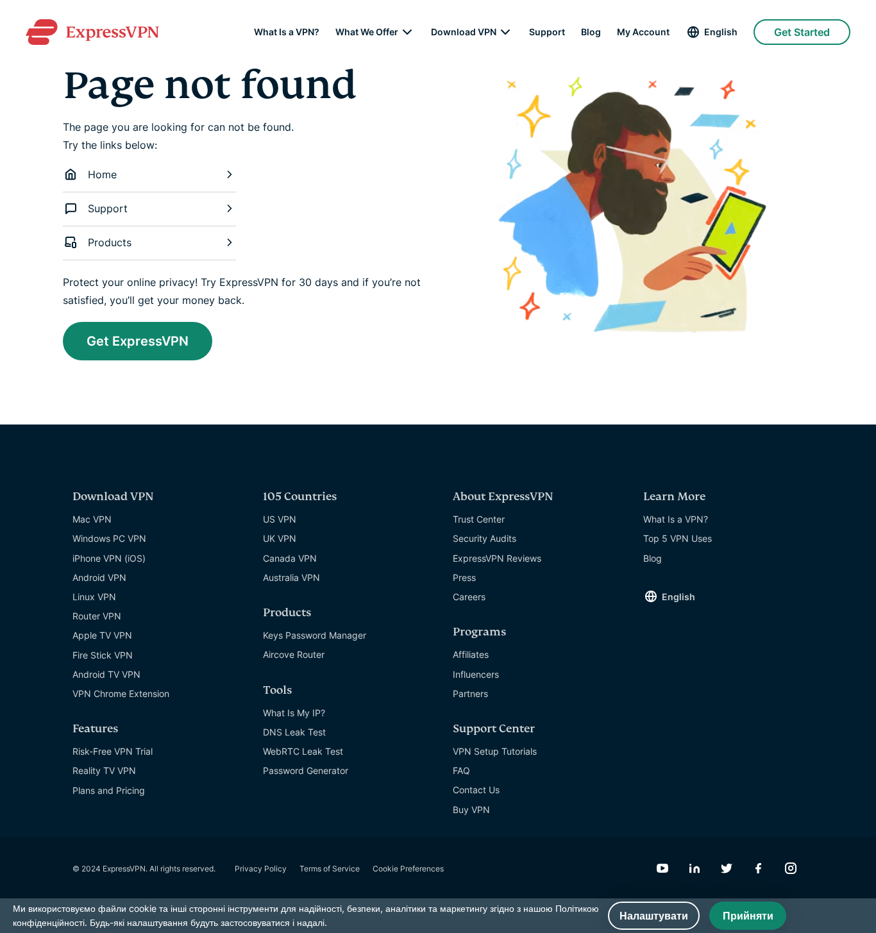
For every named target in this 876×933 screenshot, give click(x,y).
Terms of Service (329, 868)
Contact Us (476, 789)
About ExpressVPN (503, 496)
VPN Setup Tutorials (495, 751)
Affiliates (471, 654)
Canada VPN (290, 558)
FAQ (461, 770)
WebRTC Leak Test (303, 751)
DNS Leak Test (294, 732)
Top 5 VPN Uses (677, 538)
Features (95, 728)
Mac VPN (92, 519)
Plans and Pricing (108, 790)
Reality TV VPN (104, 770)
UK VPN (279, 538)
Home (102, 174)
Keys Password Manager (314, 635)
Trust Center (479, 519)
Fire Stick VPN (102, 655)
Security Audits (484, 538)
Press (464, 577)
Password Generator (305, 770)
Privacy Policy (261, 868)
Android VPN (99, 577)
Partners (470, 693)
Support (547, 32)
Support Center (494, 728)
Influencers (476, 674)
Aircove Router (293, 654)
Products (109, 242)
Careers (469, 596)
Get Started (802, 32)
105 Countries (300, 496)
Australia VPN (291, 577)
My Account (643, 32)
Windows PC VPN (109, 538)
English (720, 31)
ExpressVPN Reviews (497, 558)
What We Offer (366, 32)
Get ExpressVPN (138, 341)
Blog (591, 32)
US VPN (279, 519)
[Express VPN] (92, 32)
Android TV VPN (106, 674)
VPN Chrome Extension (120, 693)
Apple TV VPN (102, 635)
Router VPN (96, 615)
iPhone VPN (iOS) (109, 558)
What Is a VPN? (286, 32)
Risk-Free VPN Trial (112, 751)
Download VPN (463, 32)
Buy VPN (471, 809)
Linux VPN (94, 596)
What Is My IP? (294, 712)
